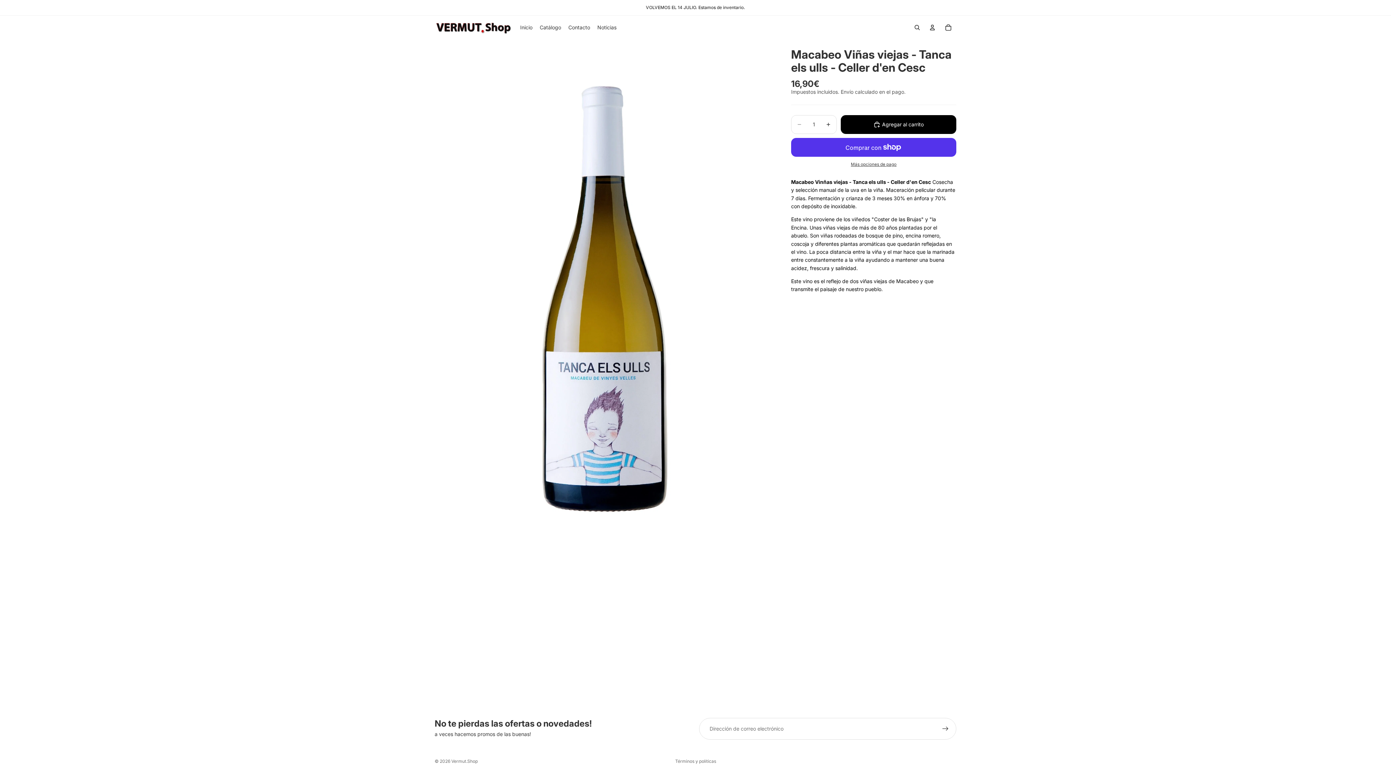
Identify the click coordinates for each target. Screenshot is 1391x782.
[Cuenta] (932, 27)
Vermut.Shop (464, 761)
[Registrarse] (945, 728)
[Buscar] (917, 27)
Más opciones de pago (874, 164)
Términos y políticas (695, 761)
